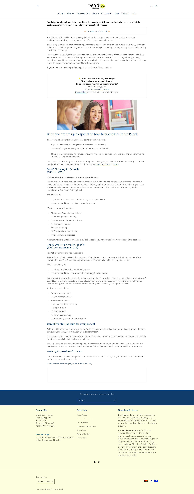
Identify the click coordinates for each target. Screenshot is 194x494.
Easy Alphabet (82, 423)
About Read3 (82, 415)
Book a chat (80, 92)
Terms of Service (83, 434)
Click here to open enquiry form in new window (69, 364)
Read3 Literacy (46, 489)
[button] (38, 6)
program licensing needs (107, 164)
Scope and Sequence (85, 419)
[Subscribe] (114, 400)
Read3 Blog (81, 430)
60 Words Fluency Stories (86, 426)
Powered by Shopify (57, 489)
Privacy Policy (82, 438)
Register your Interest (97, 31)
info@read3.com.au (100, 89)
